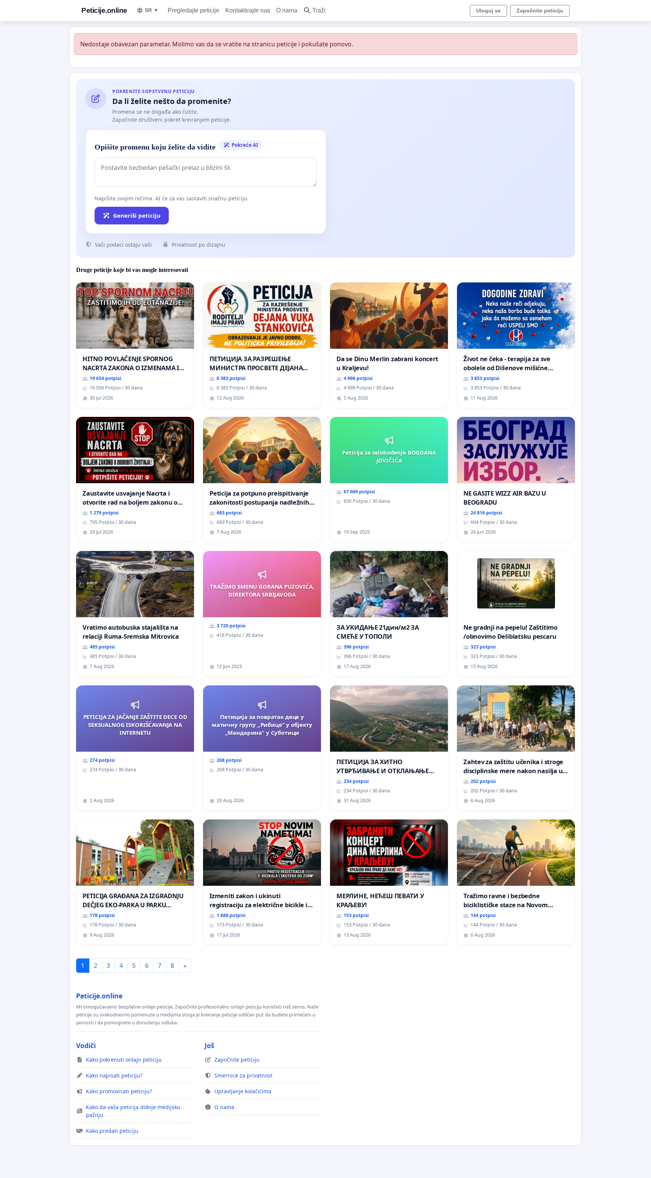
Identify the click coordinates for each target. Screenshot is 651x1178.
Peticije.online (104, 10)
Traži (319, 10)
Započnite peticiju (540, 11)
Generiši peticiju (136, 215)
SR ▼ (152, 10)
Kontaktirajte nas (247, 10)
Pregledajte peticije (193, 10)
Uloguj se (488, 11)
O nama (286, 10)
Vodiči (86, 1045)
